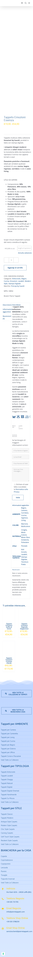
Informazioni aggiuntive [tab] (6, 310)
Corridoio (24, 513)
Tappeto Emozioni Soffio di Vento (9, 626)
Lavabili (21, 281)
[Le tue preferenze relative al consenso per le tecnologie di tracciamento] (3, 954)
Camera (24, 510)
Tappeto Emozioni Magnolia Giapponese (24, 626)
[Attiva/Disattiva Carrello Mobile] (22, 3)
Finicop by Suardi (17, 286)
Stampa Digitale (14, 283)
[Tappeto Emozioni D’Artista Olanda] (9, 642)
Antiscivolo (16, 278)
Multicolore (25, 526)
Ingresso (24, 518)
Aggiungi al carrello (15, 268)
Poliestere (25, 542)
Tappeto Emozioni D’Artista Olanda (9, 660)
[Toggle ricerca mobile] (25, 3)
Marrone (24, 524)
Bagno (23, 278)
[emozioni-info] (16, 61)
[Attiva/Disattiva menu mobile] (29, 3)
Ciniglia (24, 530)
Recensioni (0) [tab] (6, 317)
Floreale (24, 546)
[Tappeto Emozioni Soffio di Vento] (9, 608)
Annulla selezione (25, 253)
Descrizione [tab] (6, 305)
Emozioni (13, 281)
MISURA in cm (10, 248)
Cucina (6, 281)
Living (23, 520)
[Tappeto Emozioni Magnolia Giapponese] (24, 608)
